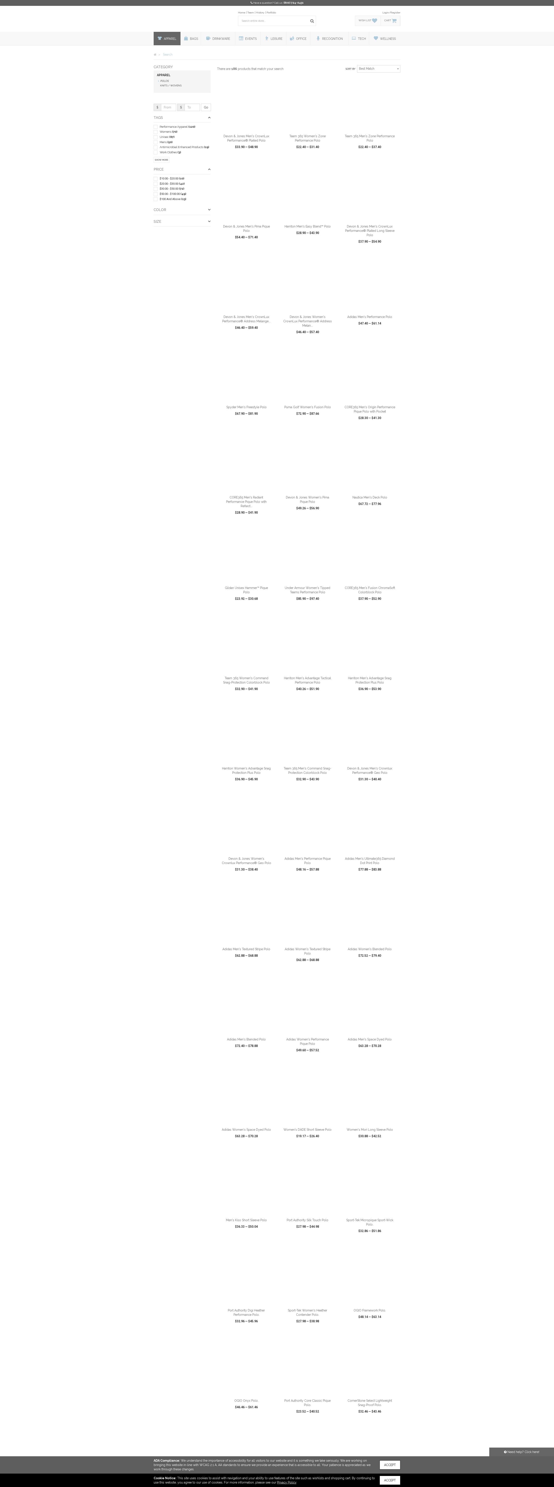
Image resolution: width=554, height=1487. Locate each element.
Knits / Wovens (171, 85)
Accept (390, 1465)
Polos (164, 80)
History (260, 12)
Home (241, 12)
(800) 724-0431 (293, 2)
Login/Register (391, 12)
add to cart (248, 126)
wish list (252, 159)
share (270, 159)
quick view (230, 159)
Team (250, 12)
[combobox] (378, 69)
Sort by (350, 69)
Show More (161, 160)
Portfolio (271, 12)
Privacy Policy (286, 1482)
